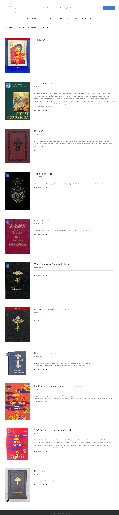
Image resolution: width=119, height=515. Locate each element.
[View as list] (47, 27)
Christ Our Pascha (43, 83)
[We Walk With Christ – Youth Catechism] (17, 444)
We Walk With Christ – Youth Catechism (54, 430)
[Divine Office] (17, 146)
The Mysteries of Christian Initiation (52, 264)
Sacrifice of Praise (43, 173)
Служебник (40, 471)
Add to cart (38, 110)
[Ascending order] (23, 27)
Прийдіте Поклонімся (45, 353)
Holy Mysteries (41, 220)
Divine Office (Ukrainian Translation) (52, 309)
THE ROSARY (41, 40)
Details (37, 51)
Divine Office (40, 131)
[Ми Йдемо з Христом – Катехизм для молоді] (17, 401)
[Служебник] (17, 485)
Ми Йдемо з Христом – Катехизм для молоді (58, 386)
